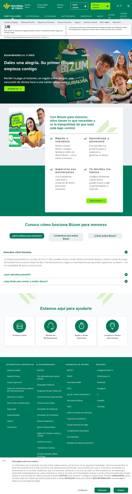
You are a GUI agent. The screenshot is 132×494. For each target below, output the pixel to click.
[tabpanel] (66, 267)
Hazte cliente (76, 6)
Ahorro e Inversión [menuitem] (64, 22)
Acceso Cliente (96, 6)
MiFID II (70, 370)
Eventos (40, 370)
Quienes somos (28, 6)
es (118, 6)
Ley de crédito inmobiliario (78, 394)
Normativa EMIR (74, 382)
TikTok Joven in (103, 376)
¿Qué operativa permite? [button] (17, 274)
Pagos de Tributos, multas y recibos (49, 434)
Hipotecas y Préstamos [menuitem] (46, 22)
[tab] (27, 235)
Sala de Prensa (13, 376)
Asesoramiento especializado (49, 397)
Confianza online (44, 442)
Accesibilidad (73, 437)
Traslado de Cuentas (46, 448)
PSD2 (69, 388)
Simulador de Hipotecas (47, 409)
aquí (121, 478)
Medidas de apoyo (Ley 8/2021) (80, 443)
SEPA (69, 406)
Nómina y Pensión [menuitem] (27, 22)
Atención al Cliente (15, 397)
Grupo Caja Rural (14, 382)
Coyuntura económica (76, 418)
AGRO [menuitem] (100, 16)
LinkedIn (100, 400)
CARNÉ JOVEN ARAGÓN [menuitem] (124, 16)
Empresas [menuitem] (86, 16)
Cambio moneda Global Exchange (47, 455)
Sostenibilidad (13, 415)
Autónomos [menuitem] (68, 16)
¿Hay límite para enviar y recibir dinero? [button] (26, 281)
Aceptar (120, 490)
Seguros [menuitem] (78, 22)
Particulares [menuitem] (12, 16)
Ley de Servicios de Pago (77, 424)
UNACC (10, 421)
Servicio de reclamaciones (18, 403)
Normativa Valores (75, 400)
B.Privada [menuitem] (50, 16)
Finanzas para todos (46, 403)
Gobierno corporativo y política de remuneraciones (20, 389)
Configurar (82, 490)
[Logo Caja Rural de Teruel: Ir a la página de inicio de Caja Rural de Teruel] (13, 6)
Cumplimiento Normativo (78, 431)
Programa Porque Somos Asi (49, 391)
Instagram (101, 388)
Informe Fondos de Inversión (79, 412)
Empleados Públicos (45, 385)
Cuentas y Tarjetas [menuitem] (11, 22)
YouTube (101, 406)
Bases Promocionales (46, 427)
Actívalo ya (13, 88)
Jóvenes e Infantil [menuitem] (90, 22)
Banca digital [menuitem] (105, 22)
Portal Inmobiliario (45, 421)
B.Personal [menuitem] (33, 16)
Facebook (101, 382)
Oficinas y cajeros (60, 6)
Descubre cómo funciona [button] (17, 252)
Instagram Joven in (105, 370)
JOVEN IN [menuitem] (111, 16)
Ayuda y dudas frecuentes (42, 6)
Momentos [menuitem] (117, 22)
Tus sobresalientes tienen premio (48, 377)
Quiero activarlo (96, 201)
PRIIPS (69, 376)
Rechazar (102, 490)
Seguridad (11, 409)
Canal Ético (12, 427)
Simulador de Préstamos (47, 415)
